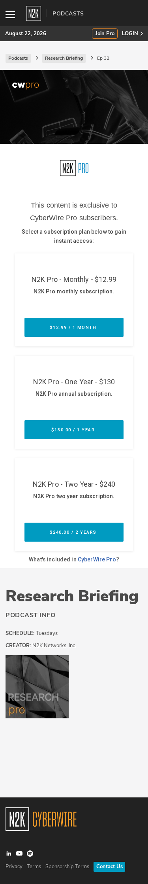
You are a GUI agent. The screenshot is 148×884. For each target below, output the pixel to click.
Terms (34, 866)
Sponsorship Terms (67, 866)
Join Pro (105, 33)
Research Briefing (72, 596)
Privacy (14, 866)
